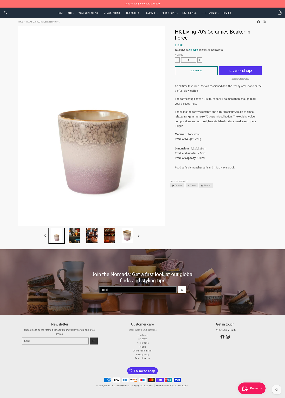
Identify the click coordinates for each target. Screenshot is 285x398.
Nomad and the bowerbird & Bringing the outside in (128, 385)
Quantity (179, 55)
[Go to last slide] (45, 235)
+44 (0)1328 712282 (225, 330)
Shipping (194, 49)
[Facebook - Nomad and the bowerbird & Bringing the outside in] (258, 22)
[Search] (5, 12)
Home (20, 22)
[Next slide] (138, 235)
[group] (56, 236)
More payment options (240, 78)
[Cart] (280, 12)
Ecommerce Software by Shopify (171, 385)
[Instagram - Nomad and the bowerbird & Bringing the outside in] (264, 22)
